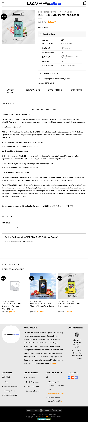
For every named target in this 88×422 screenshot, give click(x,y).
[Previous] (1, 294)
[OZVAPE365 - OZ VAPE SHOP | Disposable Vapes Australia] (44, 3)
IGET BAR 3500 (67, 12)
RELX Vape (53, 343)
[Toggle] (40, 34)
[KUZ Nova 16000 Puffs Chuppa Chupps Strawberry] (43, 286)
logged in (17, 241)
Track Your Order (32, 382)
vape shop (50, 332)
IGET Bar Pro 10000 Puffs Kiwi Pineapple (69, 304)
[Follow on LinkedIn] (78, 347)
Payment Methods (10, 386)
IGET (59, 12)
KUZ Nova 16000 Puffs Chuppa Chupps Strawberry (42, 304)
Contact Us (57, 401)
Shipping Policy (9, 391)
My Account (30, 377)
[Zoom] (4, 41)
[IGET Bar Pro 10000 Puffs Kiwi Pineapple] (71, 286)
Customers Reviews (33, 391)
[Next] (84, 294)
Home (40, 12)
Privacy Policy (36, 414)
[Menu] (3, 3)
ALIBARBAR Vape (30, 346)
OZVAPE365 (28, 332)
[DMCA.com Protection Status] (44, 419)
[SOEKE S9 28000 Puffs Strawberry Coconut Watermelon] (15, 286)
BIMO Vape (42, 346)
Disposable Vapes (50, 12)
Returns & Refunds (10, 395)
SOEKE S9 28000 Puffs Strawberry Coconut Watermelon (12, 306)
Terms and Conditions (49, 414)
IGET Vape (44, 343)
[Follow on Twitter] (76, 347)
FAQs (6, 382)
